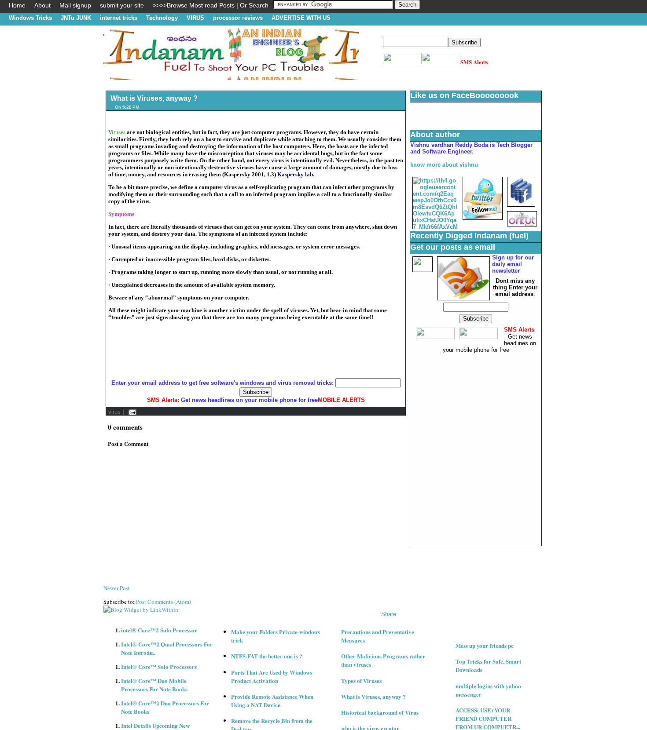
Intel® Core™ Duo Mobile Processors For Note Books (154, 684)
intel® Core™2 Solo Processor (159, 630)
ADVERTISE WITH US (301, 18)
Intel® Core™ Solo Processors (159, 666)
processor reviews (238, 18)
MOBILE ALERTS (341, 400)
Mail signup (75, 5)
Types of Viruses (361, 680)
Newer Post (116, 588)
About (42, 5)
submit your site (122, 5)
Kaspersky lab (295, 174)
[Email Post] (130, 412)
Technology (162, 18)
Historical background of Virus (380, 712)
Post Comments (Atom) (163, 602)
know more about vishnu (444, 164)
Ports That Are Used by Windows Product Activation (271, 676)
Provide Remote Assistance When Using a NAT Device (272, 700)
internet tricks (118, 18)
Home (17, 5)
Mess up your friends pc (485, 645)
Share (388, 614)
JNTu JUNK (76, 18)
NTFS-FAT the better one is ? (266, 656)
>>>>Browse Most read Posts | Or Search (210, 5)
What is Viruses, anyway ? (154, 98)
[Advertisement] (263, 83)
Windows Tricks (30, 18)
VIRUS (195, 18)
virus (114, 412)
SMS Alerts (474, 62)
